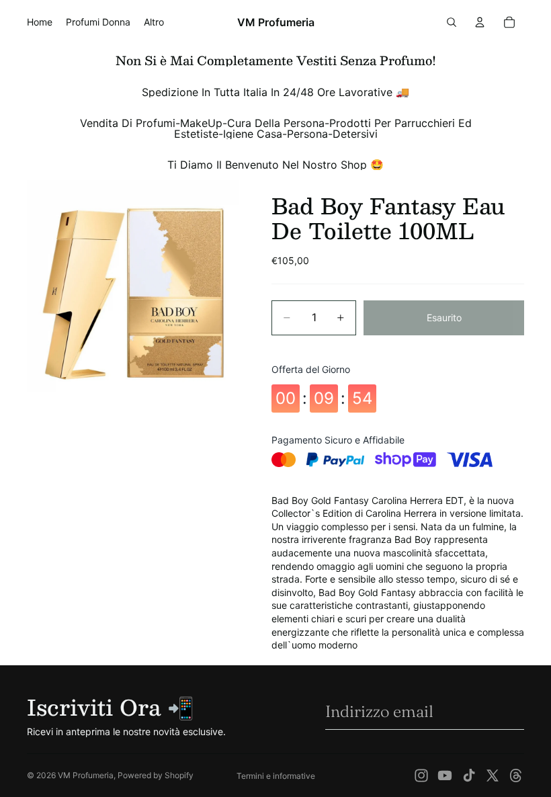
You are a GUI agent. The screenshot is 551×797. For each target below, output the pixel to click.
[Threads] (516, 775)
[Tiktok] (469, 775)
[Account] (480, 22)
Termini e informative (276, 776)
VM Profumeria (86, 775)
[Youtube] (445, 775)
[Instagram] (421, 775)
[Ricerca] (451, 22)
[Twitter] (492, 775)
